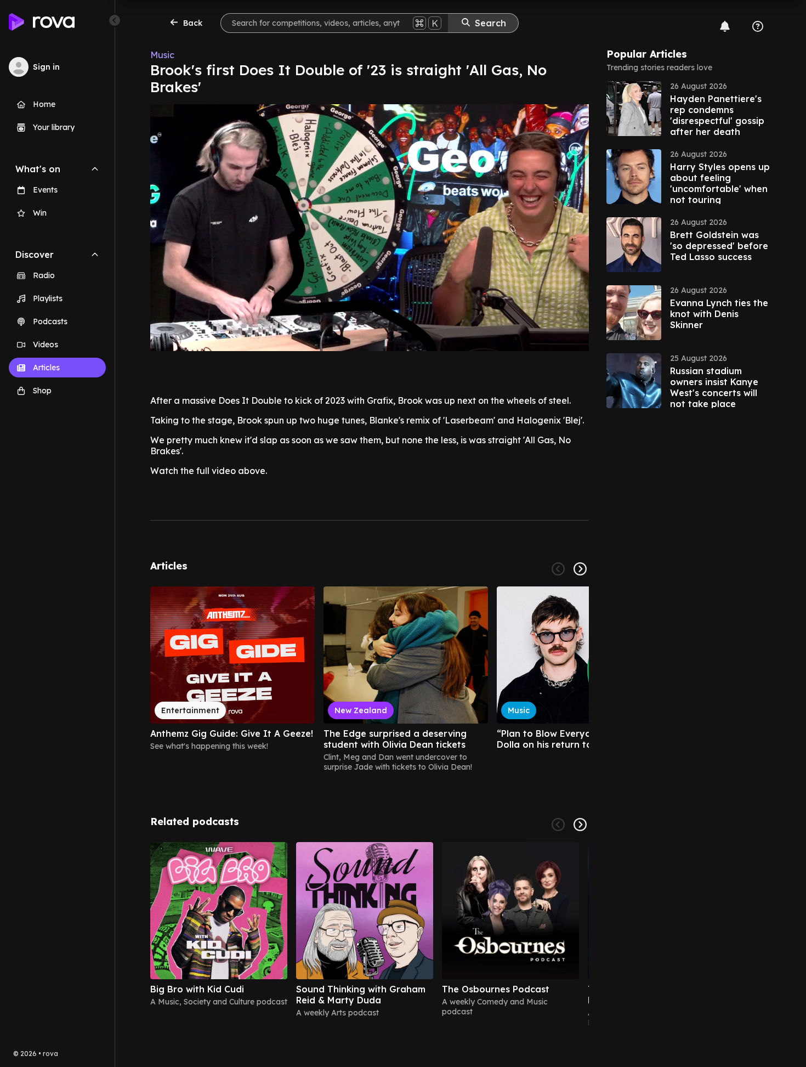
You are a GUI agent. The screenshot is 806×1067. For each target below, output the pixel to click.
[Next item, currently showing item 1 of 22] (580, 824)
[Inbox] (725, 26)
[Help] (758, 26)
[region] (369, 679)
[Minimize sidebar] (114, 20)
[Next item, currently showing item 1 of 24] (580, 569)
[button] (688, 108)
